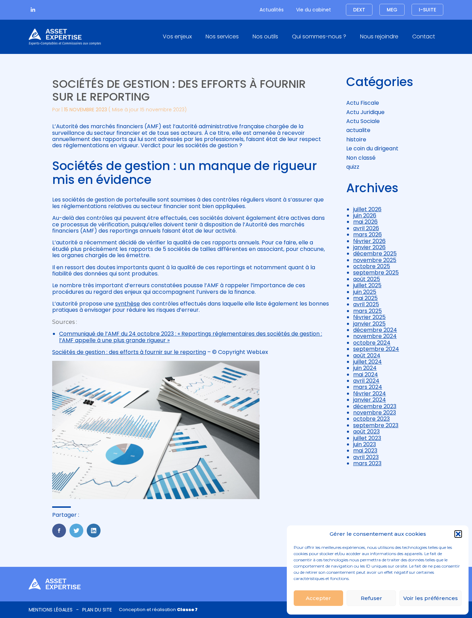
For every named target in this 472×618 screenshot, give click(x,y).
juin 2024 (365, 368)
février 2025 (369, 317)
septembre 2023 (375, 425)
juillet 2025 (367, 285)
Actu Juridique (365, 112)
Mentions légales (51, 609)
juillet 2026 (367, 209)
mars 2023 (367, 463)
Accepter (318, 598)
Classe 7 (187, 609)
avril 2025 (366, 304)
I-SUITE (427, 9)
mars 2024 (367, 387)
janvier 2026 (369, 247)
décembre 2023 (374, 406)
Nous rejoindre (379, 36)
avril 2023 (366, 457)
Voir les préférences (430, 598)
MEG (392, 9)
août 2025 (366, 279)
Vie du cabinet (313, 9)
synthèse (127, 304)
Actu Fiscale (362, 103)
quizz (352, 167)
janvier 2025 (369, 324)
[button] (458, 534)
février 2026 (369, 241)
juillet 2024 (367, 362)
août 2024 (366, 355)
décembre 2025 (375, 254)
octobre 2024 (371, 343)
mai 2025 (365, 298)
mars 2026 (367, 234)
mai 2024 (365, 374)
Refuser (371, 598)
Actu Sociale (363, 121)
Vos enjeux (177, 36)
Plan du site (97, 609)
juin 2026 (364, 215)
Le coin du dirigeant (372, 148)
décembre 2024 (375, 330)
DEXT (359, 9)
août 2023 (366, 432)
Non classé (361, 158)
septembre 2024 (376, 349)
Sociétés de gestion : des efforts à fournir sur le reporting (129, 352)
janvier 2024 (369, 400)
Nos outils (265, 36)
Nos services (222, 36)
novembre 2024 (375, 336)
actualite (358, 130)
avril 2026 (366, 228)
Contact (423, 36)
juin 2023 (364, 444)
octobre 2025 (371, 266)
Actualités (271, 9)
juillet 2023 (367, 438)
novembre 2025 (374, 260)
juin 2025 (364, 292)
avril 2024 (366, 381)
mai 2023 (365, 451)
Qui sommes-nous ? (319, 36)
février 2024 (369, 393)
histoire (356, 139)
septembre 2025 (376, 273)
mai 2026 (365, 222)
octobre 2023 (371, 419)
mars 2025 (367, 311)
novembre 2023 (374, 412)
